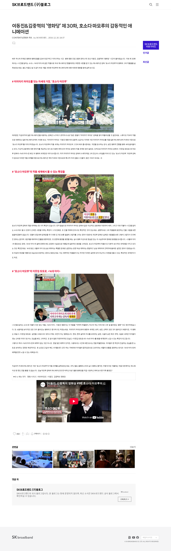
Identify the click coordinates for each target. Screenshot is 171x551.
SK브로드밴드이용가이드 (151, 45)
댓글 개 (15, 479)
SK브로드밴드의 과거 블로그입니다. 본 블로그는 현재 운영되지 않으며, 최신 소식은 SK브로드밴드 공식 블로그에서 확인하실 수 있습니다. (68, 494)
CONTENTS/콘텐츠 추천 (22, 38)
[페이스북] (138, 537)
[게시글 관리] (27, 434)
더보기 (133, 447)
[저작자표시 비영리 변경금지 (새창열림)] (46, 434)
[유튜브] (134, 537)
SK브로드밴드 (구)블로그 (31, 4)
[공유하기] (23, 434)
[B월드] (130, 537)
